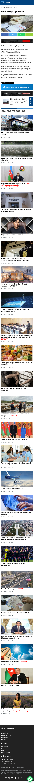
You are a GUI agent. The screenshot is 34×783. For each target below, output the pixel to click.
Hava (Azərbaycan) (6, 735)
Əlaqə (3, 748)
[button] (29, 34)
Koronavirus (4, 733)
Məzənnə (3, 739)
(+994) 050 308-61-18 (9, 763)
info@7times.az (8, 761)
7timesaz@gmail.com (9, 759)
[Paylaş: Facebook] (5, 34)
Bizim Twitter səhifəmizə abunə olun (17, 87)
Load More (17, 721)
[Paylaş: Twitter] (13, 34)
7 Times (8, 767)
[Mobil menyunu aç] (31, 3)
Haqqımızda (4, 746)
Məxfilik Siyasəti (5, 752)
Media (3, 750)
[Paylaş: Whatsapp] (21, 34)
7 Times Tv (4, 731)
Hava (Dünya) (4, 737)
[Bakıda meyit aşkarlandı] (17, 23)
